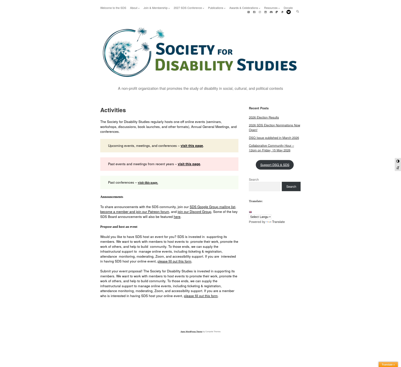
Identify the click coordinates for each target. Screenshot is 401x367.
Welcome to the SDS (113, 8)
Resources (271, 8)
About (133, 8)
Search (254, 179)
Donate (288, 8)
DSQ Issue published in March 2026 (274, 137)
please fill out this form (174, 261)
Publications (215, 8)
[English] (250, 212)
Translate (278, 221)
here (177, 216)
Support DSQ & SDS (274, 164)
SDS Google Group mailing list (212, 206)
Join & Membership (155, 8)
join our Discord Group (194, 211)
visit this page (192, 145)
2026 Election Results (264, 117)
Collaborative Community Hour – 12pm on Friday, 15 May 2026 (271, 147)
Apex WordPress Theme (191, 331)
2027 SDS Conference (188, 8)
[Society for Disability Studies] (200, 76)
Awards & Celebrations (243, 8)
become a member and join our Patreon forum (134, 211)
